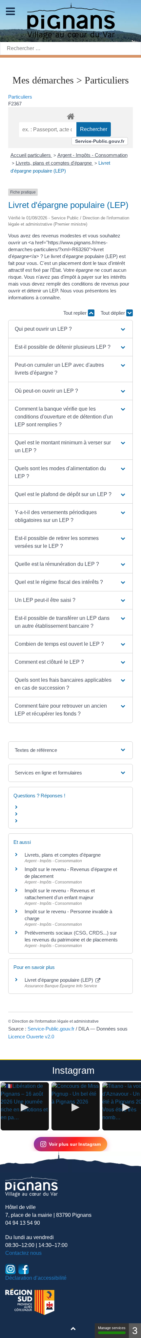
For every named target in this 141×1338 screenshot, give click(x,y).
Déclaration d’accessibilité (36, 1278)
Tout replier (75, 313)
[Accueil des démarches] (70, 115)
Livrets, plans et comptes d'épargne (54, 163)
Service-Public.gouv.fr (99, 141)
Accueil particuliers (31, 155)
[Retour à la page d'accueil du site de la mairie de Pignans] (70, 20)
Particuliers (20, 97)
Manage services (112, 1328)
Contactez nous (23, 1253)
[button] (70, 329)
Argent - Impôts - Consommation (92, 155)
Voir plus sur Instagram (75, 1144)
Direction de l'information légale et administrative (55, 1021)
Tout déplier (113, 313)
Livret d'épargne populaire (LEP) (59, 980)
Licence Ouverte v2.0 (31, 1036)
